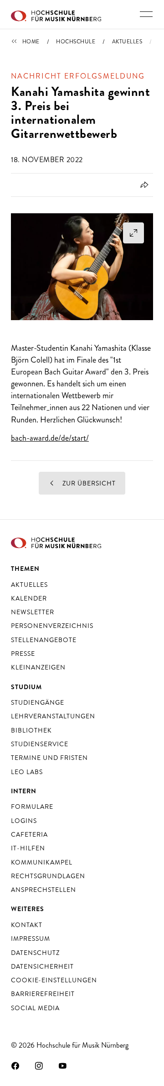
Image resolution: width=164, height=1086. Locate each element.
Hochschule (75, 41)
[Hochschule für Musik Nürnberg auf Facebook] (15, 1065)
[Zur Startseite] (56, 14)
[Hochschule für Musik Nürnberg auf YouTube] (63, 1065)
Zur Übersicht (88, 483)
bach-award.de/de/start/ (50, 438)
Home (31, 41)
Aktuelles (127, 41)
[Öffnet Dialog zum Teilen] (143, 185)
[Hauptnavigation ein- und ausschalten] (146, 14)
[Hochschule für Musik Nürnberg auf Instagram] (39, 1065)
